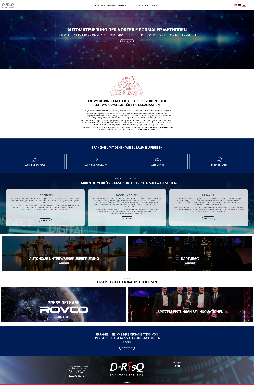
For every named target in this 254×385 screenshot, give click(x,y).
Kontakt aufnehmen (127, 348)
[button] (111, 5)
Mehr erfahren (45, 220)
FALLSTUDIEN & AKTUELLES (140, 5)
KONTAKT (155, 5)
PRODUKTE (122, 5)
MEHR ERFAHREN (127, 41)
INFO (103, 5)
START (96, 5)
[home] (8, 5)
